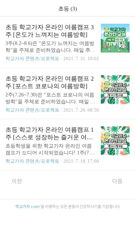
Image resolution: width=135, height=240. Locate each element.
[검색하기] (126, 8)
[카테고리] (9, 8)
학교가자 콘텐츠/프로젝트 (32, 58)
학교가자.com (27, 206)
